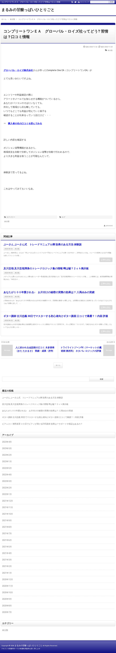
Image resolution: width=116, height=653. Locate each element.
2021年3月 (7, 560)
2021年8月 (7, 527)
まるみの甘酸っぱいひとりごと (28, 10)
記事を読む (106, 260)
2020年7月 (7, 612)
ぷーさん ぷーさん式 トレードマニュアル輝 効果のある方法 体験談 (43, 244)
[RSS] (72, 2)
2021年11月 (7, 507)
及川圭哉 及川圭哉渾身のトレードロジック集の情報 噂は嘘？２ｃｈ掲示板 (46, 268)
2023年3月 (7, 448)
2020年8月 (7, 606)
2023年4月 (7, 442)
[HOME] (75, 2)
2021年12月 (7, 501)
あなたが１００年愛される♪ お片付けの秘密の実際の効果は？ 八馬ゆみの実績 (49, 292)
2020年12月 (7, 579)
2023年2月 (7, 455)
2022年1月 (7, 494)
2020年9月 (7, 599)
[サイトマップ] (79, 2)
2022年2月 (7, 488)
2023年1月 (7, 461)
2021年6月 (7, 540)
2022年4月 (7, 474)
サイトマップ (84, 2)
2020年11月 (7, 586)
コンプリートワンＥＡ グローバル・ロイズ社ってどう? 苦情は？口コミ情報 (56, 34)
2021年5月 (7, 547)
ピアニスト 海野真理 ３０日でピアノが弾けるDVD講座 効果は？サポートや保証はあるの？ (42, 424)
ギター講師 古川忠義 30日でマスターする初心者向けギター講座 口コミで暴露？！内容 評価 (56, 316)
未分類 (110, 50)
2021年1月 (7, 573)
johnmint (109, 226)
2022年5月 (7, 468)
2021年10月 (7, 514)
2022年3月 (7, 481)
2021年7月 (7, 533)
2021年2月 (7, 566)
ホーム (58, 365)
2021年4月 (7, 553)
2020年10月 (7, 592)
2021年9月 (7, 520)
